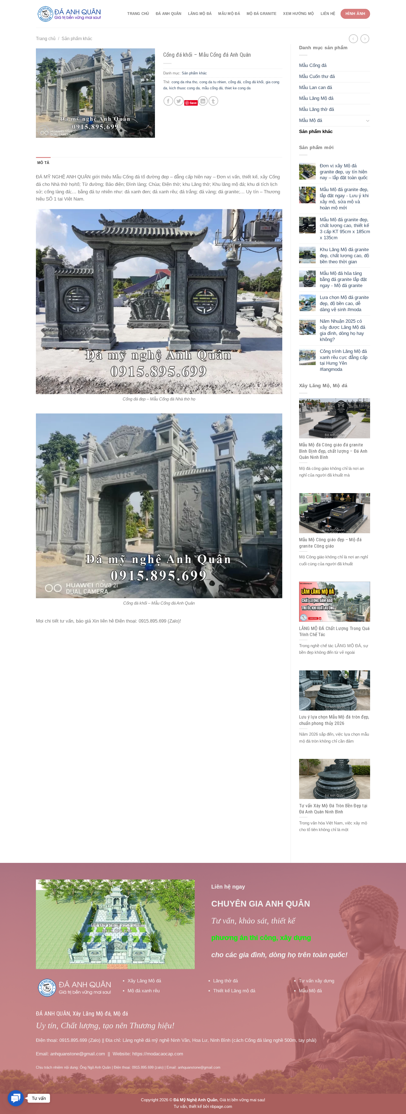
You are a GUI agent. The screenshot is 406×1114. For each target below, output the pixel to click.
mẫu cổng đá (212, 88)
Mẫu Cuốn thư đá (317, 76)
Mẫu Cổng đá (312, 65)
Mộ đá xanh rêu (144, 990)
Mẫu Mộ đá (229, 14)
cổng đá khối (253, 82)
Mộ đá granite (262, 14)
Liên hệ (328, 14)
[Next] (184, 924)
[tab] (43, 163)
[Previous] (46, 924)
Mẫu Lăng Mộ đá (316, 98)
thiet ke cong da (238, 88)
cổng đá (234, 82)
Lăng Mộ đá (200, 14)
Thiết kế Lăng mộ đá (234, 990)
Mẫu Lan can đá (315, 87)
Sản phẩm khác (77, 38)
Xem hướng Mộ (298, 14)
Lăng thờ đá (225, 980)
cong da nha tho (184, 82)
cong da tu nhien (212, 82)
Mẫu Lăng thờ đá (316, 109)
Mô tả (43, 163)
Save (193, 103)
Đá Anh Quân (168, 14)
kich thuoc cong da (184, 88)
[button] (16, 1098)
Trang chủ (138, 14)
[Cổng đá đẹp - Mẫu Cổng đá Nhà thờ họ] (159, 301)
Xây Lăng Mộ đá (144, 980)
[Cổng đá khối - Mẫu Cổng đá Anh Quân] (159, 505)
